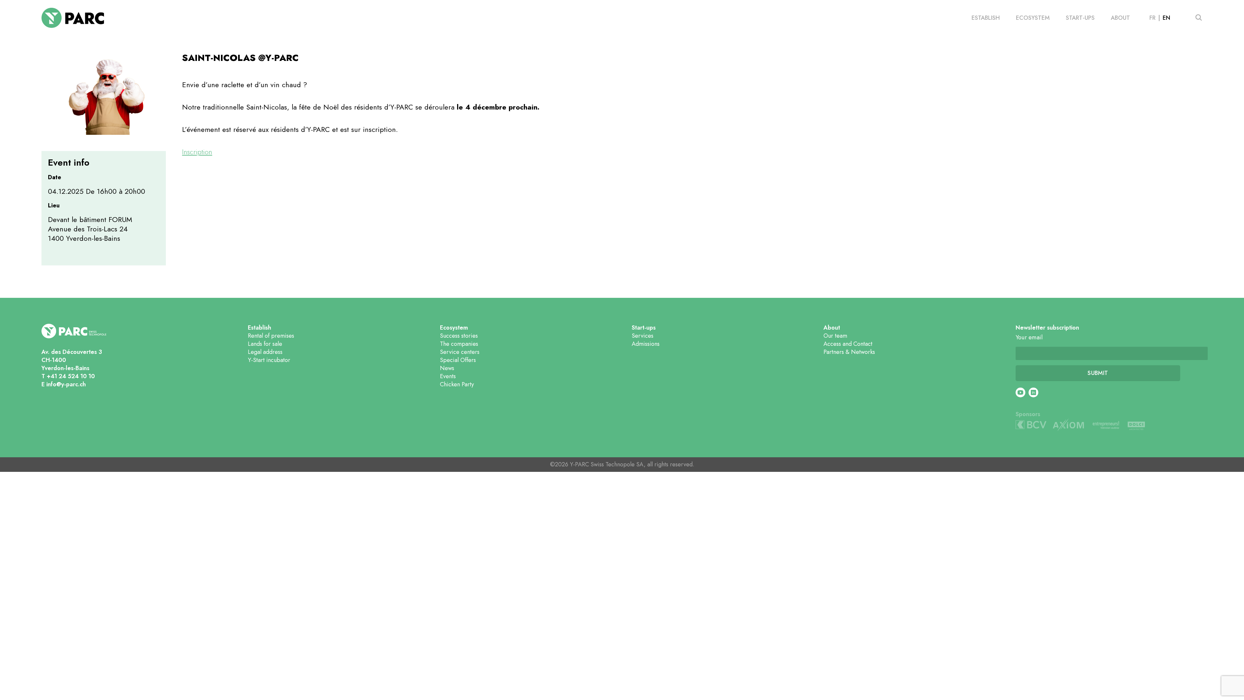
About (1120, 18)
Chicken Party (457, 384)
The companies (459, 344)
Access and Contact (848, 344)
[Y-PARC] (72, 18)
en (1166, 18)
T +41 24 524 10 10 (68, 376)
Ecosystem (1033, 18)
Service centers (459, 352)
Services (642, 336)
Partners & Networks (849, 352)
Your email (1029, 337)
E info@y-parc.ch (63, 384)
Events (448, 376)
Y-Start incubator (269, 360)
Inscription (197, 151)
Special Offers (458, 360)
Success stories (459, 336)
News (447, 368)
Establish (986, 18)
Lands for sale (265, 344)
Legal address (265, 352)
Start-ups (1080, 18)
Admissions (646, 344)
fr (1152, 18)
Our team (835, 336)
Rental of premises (271, 336)
